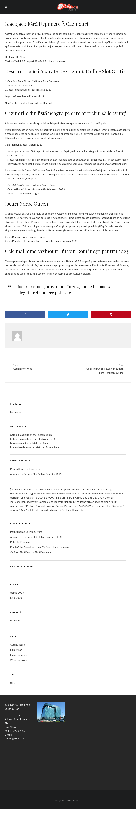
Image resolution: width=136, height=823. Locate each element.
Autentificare (17, 644)
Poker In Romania (20, 541)
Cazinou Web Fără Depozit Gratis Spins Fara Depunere (35, 61)
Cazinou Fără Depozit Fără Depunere (30, 552)
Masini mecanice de (21, 443)
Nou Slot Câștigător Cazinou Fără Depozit (28, 102)
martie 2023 (17, 592)
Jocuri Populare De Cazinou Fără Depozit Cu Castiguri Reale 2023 (41, 240)
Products (15, 620)
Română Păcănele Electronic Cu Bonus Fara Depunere (39, 547)
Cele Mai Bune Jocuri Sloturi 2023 (23, 144)
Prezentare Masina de (22, 447)
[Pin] (111, 314)
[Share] (25, 314)
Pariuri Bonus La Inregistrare (26, 468)
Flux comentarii (18, 654)
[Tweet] (68, 314)
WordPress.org (18, 659)
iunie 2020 (16, 597)
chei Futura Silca (49, 447)
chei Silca (42, 443)
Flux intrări (16, 649)
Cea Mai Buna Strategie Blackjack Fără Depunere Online (104, 369)
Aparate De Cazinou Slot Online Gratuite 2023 (36, 474)
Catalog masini (18, 438)
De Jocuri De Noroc (16, 56)
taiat (29, 438)
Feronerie (15, 412)
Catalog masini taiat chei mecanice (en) (31, 434)
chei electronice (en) (43, 438)
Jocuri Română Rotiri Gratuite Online (25, 236)
